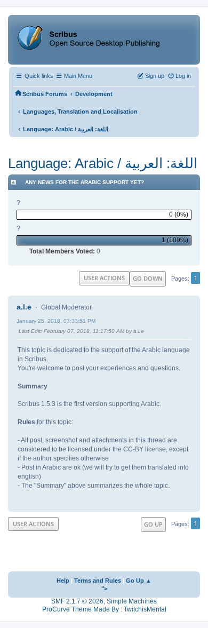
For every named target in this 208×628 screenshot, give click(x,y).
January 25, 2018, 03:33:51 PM (56, 321)
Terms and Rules (97, 580)
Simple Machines (132, 601)
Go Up (153, 524)
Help (63, 580)
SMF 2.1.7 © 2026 (77, 601)
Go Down (148, 278)
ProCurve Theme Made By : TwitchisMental (104, 609)
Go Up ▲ (138, 580)
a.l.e (24, 307)
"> (104, 588)
